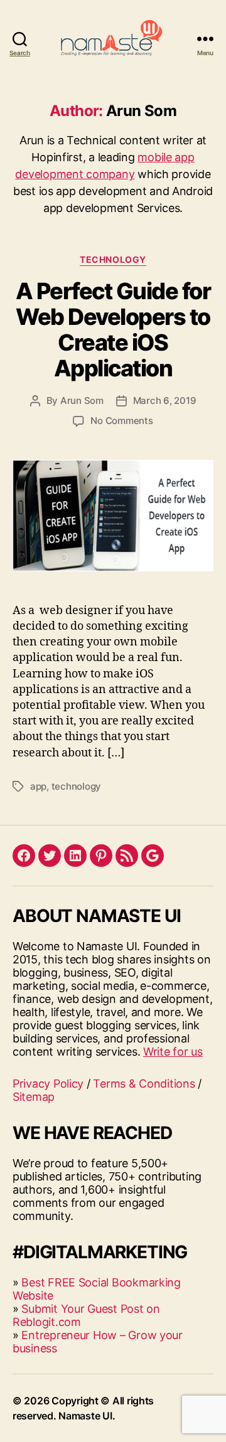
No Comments (121, 421)
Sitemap (34, 1096)
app (38, 786)
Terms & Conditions (144, 1083)
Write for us (173, 1051)
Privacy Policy (48, 1083)
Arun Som (82, 400)
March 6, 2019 (164, 400)
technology (76, 786)
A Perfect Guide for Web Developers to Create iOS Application (113, 329)
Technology (113, 259)
